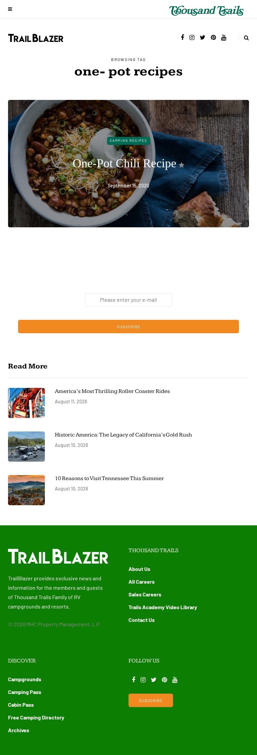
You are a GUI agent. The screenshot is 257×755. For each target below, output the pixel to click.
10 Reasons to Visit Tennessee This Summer (109, 478)
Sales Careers (144, 594)
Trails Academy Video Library (162, 607)
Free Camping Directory (36, 717)
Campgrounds (24, 679)
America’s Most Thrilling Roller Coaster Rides (112, 391)
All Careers (141, 581)
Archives (18, 730)
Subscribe (129, 326)
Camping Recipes (128, 140)
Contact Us (141, 620)
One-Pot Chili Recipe (124, 163)
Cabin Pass (21, 704)
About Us (139, 569)
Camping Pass (24, 692)
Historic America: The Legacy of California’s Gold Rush (124, 434)
